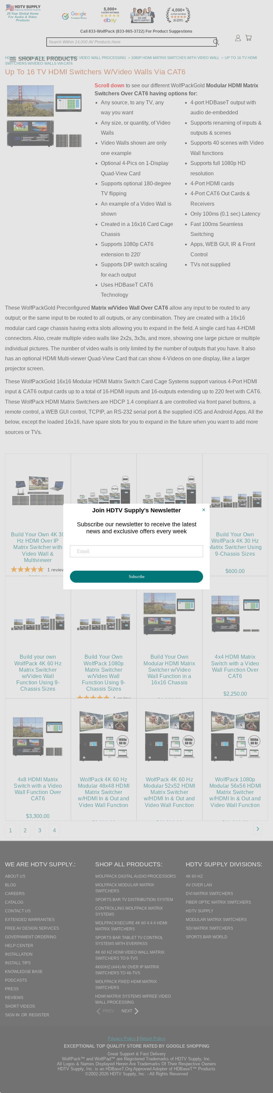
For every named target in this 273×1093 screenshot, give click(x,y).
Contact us (18, 911)
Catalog (14, 902)
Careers (15, 893)
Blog (10, 885)
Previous (254, 1053)
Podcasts (16, 980)
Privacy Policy (122, 1038)
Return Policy (152, 1038)
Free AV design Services (32, 928)
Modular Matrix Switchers (216, 919)
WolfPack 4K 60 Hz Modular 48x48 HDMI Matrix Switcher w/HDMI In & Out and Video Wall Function (104, 792)
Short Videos (20, 1006)
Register (39, 1015)
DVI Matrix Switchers (209, 893)
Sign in (13, 1015)
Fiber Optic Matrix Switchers (218, 902)
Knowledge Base (24, 971)
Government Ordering (30, 937)
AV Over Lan (199, 885)
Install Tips (18, 963)
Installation (19, 954)
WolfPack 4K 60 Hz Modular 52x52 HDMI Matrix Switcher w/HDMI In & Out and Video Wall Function (169, 792)
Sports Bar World (206, 937)
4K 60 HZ (194, 876)
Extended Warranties (30, 919)
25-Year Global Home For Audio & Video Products (23, 17)
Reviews (14, 997)
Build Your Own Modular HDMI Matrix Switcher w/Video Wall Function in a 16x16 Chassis (169, 669)
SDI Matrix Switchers (209, 928)
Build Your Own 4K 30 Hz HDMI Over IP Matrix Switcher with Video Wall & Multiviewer (38, 547)
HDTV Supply (199, 911)
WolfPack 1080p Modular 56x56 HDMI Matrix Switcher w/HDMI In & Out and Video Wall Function (235, 792)
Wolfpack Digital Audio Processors (135, 876)
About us (15, 876)
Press (12, 989)
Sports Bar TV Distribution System (134, 899)
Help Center (19, 945)
